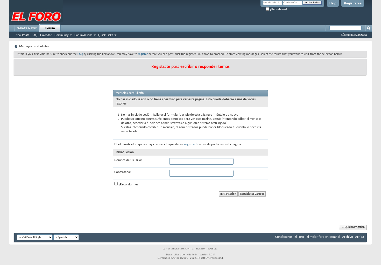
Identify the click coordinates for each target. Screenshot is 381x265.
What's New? (27, 28)
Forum (50, 28)
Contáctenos (283, 237)
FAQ (35, 35)
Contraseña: (122, 172)
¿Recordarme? (278, 9)
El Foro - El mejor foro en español (317, 237)
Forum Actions (83, 35)
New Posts (22, 35)
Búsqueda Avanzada (354, 34)
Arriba (359, 237)
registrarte (191, 144)
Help (332, 3)
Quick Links (105, 35)
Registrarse (353, 3)
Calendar (46, 35)
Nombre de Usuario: (128, 160)
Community (61, 35)
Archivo (347, 237)
